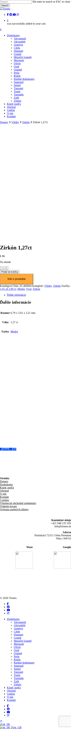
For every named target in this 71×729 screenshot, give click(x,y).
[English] (16, 727)
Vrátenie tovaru (8, 506)
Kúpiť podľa (7, 487)
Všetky (15, 122)
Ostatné (18, 653)
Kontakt (4, 496)
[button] (16, 367)
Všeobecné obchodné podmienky (18, 503)
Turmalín (19, 678)
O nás (3, 493)
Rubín (17, 659)
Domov (4, 122)
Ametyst (18, 628)
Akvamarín (20, 622)
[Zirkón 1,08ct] (9, 399)
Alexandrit (19, 625)
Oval (28, 289)
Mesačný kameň (23, 640)
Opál (16, 650)
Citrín (17, 631)
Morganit (19, 644)
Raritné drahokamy (24, 662)
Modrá (21, 289)
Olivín (17, 647)
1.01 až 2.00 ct (8, 289)
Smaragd (18, 665)
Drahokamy (6, 484)
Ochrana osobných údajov (14, 509)
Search (4, 5)
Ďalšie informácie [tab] (16, 294)
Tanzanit (18, 672)
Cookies (4, 500)
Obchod (4, 490)
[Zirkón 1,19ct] (9, 349)
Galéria (11, 693)
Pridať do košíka (9, 272)
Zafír (16, 681)
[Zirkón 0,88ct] (9, 424)
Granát (17, 637)
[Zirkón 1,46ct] (9, 374)
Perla (16, 656)
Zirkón (26, 122)
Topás (17, 675)
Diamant (18, 634)
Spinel (17, 668)
